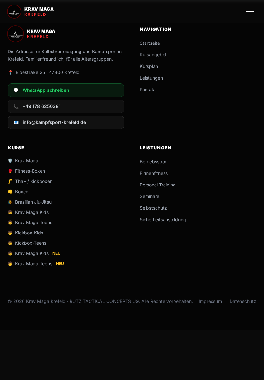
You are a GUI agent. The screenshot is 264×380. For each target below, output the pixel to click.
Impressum (210, 301)
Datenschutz (243, 301)
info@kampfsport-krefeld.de (49, 122)
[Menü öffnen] (249, 11)
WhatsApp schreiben (41, 90)
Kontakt (148, 89)
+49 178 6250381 (37, 106)
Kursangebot (153, 54)
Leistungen (151, 78)
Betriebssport (154, 161)
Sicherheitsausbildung (163, 219)
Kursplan (149, 66)
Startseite (150, 43)
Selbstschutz (153, 208)
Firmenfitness (154, 173)
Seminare (149, 196)
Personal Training (158, 184)
